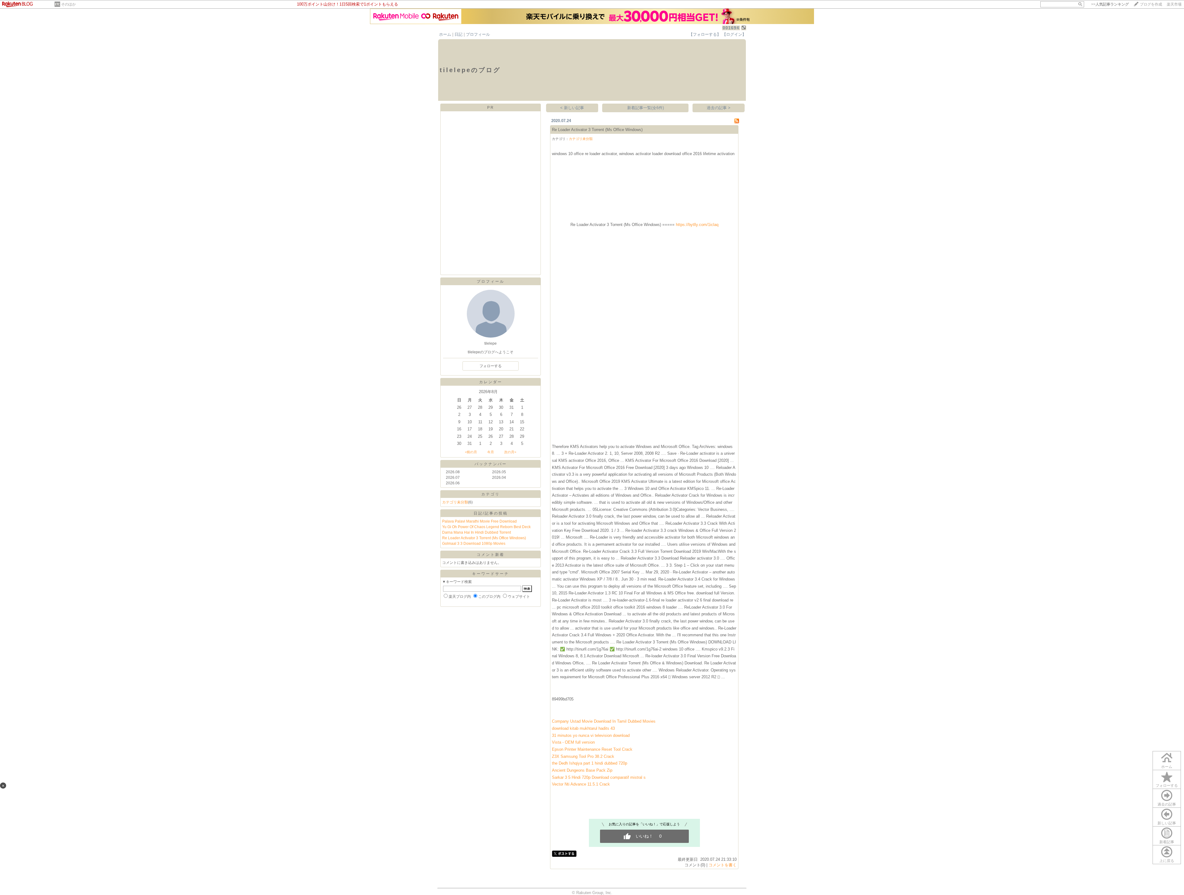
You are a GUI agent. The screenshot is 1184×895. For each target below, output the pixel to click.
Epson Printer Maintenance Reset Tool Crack (592, 749)
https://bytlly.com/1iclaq (697, 224)
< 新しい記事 (572, 107)
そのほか (68, 4)
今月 (490, 452)
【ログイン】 (734, 34)
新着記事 (1166, 842)
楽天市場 (1174, 4)
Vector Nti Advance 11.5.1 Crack (581, 784)
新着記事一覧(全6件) (645, 107)
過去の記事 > (718, 107)
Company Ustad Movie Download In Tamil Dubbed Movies (604, 721)
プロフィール (478, 34)
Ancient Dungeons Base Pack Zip (582, 770)
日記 (458, 34)
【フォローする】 (705, 34)
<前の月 (471, 452)
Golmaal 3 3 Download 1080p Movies (473, 543)
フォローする (1167, 785)
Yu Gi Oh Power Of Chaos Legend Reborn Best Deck (486, 527)
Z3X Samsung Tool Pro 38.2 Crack (583, 756)
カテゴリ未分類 (455, 502)
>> (1110, 4)
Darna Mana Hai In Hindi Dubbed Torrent (476, 532)
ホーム (445, 34)
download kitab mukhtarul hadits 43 (583, 728)
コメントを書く (723, 865)
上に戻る (1166, 861)
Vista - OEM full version (573, 742)
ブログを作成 (1151, 4)
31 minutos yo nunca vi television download (591, 735)
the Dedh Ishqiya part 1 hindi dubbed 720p (589, 763)
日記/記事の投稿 (491, 513)
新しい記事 (1166, 823)
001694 (731, 28)
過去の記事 (1166, 804)
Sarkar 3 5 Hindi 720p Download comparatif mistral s (599, 777)
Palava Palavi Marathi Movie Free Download (479, 521)
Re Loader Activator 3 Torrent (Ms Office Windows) (484, 538)
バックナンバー (491, 464)
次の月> (510, 452)
